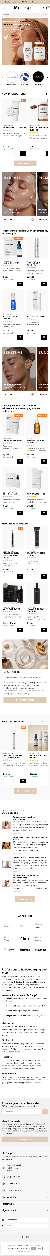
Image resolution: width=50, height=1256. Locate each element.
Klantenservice (25, 1139)
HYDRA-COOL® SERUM (10, 317)
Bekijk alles (23, 899)
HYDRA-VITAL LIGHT (36, 316)
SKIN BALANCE (10, 494)
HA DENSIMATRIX (11, 263)
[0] (47, 7)
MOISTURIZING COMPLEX (33, 264)
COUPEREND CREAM (12, 440)
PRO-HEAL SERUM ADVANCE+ (35, 441)
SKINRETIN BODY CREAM (14, 128)
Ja (33, 1249)
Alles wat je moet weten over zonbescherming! (26, 876)
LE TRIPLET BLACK (11, 609)
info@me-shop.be (14, 1190)
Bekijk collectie (24, 163)
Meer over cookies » (25, 1252)
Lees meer (17, 833)
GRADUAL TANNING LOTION (36, 554)
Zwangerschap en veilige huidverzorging (24, 818)
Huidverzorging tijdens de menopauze (30, 857)
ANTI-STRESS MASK (36, 494)
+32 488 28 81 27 (13, 1177)
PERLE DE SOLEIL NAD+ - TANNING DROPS (11, 555)
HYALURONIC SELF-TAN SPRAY (36, 610)
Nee (39, 1249)
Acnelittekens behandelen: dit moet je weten (30, 838)
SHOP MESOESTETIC (25, 700)
